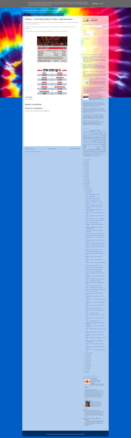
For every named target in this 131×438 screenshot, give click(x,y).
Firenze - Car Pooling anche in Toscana (94, 287)
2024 (86, 165)
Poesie (96, 146)
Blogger (82, 434)
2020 (86, 172)
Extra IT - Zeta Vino (94, 379)
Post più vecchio (75, 148)
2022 (86, 168)
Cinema (102, 132)
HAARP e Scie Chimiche (94, 139)
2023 (86, 167)
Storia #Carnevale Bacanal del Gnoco (91, 120)
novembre (88, 191)
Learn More (95, 3)
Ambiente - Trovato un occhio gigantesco (94, 233)
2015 (86, 181)
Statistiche (103, 151)
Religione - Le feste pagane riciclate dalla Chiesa (93, 108)
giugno (87, 358)
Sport (97, 151)
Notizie (104, 144)
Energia (96, 136)
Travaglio (85, 154)
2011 (86, 370)
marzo (87, 364)
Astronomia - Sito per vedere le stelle (93, 265)
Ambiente (93, 130)
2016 (86, 180)
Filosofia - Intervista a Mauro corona (93, 308)
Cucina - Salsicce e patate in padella (93, 271)
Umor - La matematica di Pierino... (90, 64)
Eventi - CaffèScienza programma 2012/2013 (95, 235)
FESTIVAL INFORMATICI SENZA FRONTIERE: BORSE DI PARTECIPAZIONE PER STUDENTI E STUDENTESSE (94, 392)
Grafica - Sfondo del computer (91, 222)
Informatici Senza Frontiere (91, 389)
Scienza (91, 151)
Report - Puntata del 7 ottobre (91, 313)
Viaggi (85, 156)
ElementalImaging (71, 434)
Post (86, 32)
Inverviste (104, 139)
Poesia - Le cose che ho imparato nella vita (94, 279)
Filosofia (89, 137)
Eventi (104, 136)
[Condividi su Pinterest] (31, 97)
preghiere (90, 148)
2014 (86, 183)
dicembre (88, 189)
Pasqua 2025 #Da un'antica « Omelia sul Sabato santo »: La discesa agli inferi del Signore (93, 88)
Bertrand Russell (58, 14)
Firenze (99, 137)
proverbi (98, 148)
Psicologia (85, 150)
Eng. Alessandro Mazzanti (91, 378)
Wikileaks (95, 156)
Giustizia (85, 139)
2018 (86, 176)
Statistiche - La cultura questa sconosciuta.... (95, 243)
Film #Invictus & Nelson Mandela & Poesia (93, 114)
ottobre (87, 192)
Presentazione (33, 14)
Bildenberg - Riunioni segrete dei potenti (94, 249)
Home (26, 14)
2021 (86, 170)
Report (102, 150)
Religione (93, 150)
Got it (101, 3)
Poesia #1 (42, 14)
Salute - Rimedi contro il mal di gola (93, 280)
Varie (105, 154)
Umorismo (93, 154)
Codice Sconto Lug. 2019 (94, 94)
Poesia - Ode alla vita (90, 196)
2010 (86, 372)
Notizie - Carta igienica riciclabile (92, 200)
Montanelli (90, 144)
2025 (86, 163)
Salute (84, 151)
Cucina (95, 134)
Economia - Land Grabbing (91, 291)
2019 (86, 174)
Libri (84, 142)
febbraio (87, 366)
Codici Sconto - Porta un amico (92, 410)
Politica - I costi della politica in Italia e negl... (95, 244)
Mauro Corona (91, 142)
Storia (87, 152)
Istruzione (86, 141)
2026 (86, 161)
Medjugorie (100, 142)
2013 (86, 185)
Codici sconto (86, 134)
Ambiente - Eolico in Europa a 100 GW (93, 269)
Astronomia (89, 132)
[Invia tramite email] (25, 97)
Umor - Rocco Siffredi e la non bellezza (93, 251)
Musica (97, 144)
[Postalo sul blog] (27, 97)
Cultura (104, 134)
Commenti (87, 34)
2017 (86, 178)
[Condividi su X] (28, 97)
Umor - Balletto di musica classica (92, 198)
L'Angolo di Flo (97, 141)
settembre (88, 353)
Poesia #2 (49, 14)
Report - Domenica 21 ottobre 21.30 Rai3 (94, 267)
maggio (87, 360)
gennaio (87, 368)
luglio (87, 357)
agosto (87, 355)
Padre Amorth (90, 146)
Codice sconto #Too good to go (91, 411)
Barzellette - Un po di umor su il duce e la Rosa (93, 102)
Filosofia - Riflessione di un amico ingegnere (95, 218)
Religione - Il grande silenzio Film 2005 (93, 204)
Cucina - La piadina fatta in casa (92, 320)
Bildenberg (97, 132)
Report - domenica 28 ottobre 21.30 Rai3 (94, 220)
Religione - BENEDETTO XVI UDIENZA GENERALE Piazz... (94, 228)
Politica (31, 99)
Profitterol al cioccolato (95, 401)
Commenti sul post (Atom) (35, 151)
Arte (84, 132)
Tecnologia (95, 152)
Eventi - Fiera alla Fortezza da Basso (93, 285)
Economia (88, 136)
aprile (87, 362)
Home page (52, 148)
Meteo (84, 144)
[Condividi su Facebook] (30, 97)
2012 (86, 187)
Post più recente (30, 148)
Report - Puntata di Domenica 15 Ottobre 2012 (95, 289)
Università (101, 154)
